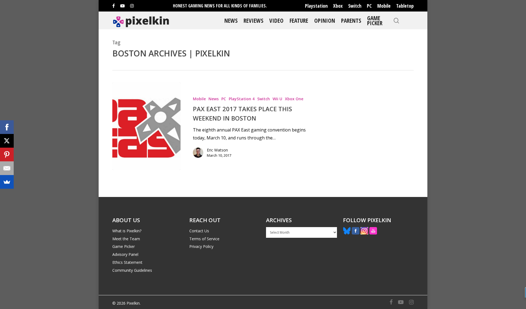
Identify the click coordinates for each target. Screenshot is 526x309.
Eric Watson (217, 150)
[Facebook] (7, 127)
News (231, 20)
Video (276, 20)
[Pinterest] (7, 154)
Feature (299, 20)
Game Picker (374, 20)
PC (369, 6)
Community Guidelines (132, 270)
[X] (7, 141)
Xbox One (294, 98)
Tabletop (405, 6)
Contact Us (199, 230)
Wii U (277, 98)
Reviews (253, 20)
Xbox (338, 6)
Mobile (384, 6)
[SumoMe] (7, 182)
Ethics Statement (127, 262)
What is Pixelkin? (126, 230)
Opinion (324, 20)
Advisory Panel (125, 254)
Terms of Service (204, 238)
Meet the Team (126, 238)
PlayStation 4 (242, 98)
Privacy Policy (201, 246)
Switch (354, 6)
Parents (351, 20)
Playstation (316, 6)
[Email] (7, 168)
